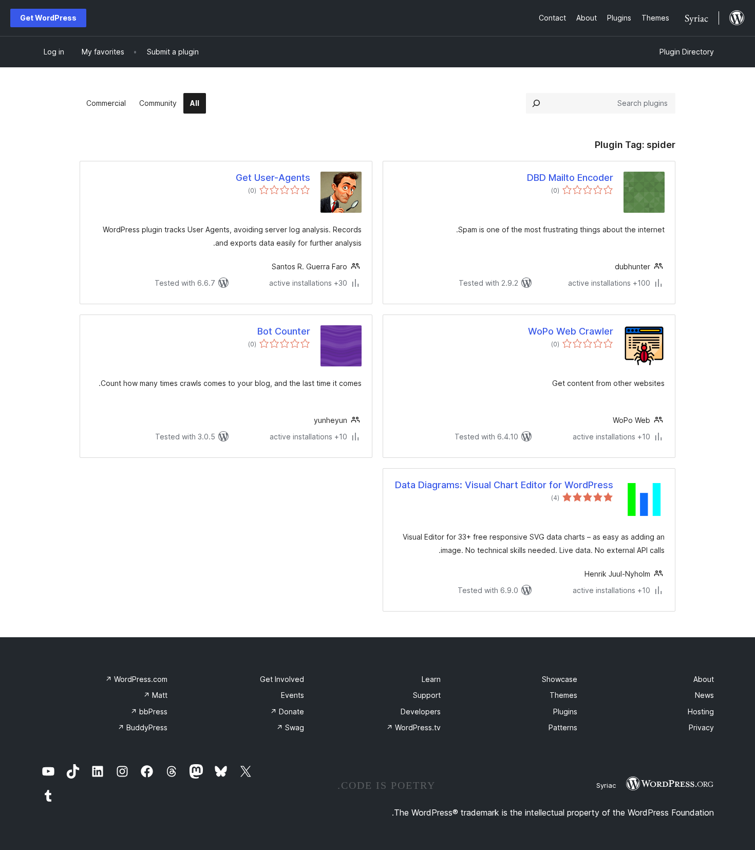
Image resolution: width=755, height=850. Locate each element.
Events (292, 695)
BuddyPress (142, 727)
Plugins (565, 711)
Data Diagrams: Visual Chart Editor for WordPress (504, 484)
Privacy (701, 727)
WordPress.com (136, 679)
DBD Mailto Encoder (570, 177)
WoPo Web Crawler (570, 331)
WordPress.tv (413, 727)
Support (427, 695)
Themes (563, 695)
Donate (287, 711)
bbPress (148, 711)
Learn (431, 679)
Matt (155, 695)
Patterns (563, 727)
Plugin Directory (686, 51)
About (703, 679)
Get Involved (282, 679)
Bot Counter (283, 331)
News (704, 695)
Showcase (559, 679)
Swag (290, 727)
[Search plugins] (536, 103)
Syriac (606, 785)
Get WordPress (48, 17)
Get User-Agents (273, 177)
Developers (421, 711)
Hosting (701, 711)
